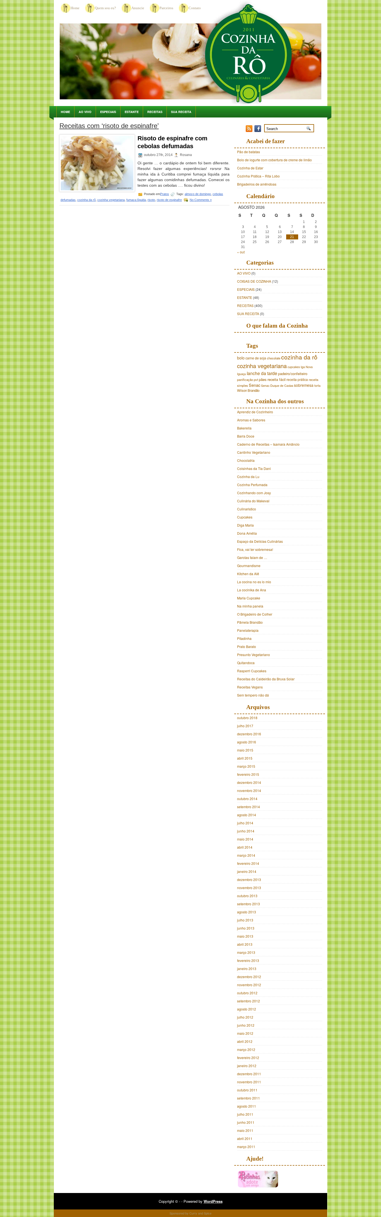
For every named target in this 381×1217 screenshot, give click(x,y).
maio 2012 (245, 1033)
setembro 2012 (248, 1000)
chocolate (273, 358)
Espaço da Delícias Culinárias (260, 541)
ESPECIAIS (108, 112)
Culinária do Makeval (253, 500)
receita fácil (276, 379)
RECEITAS (154, 112)
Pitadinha (244, 638)
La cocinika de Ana (251, 589)
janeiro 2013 (246, 968)
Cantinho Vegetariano (253, 452)
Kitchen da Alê (248, 573)
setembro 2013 (248, 903)
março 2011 (246, 1146)
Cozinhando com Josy (254, 492)
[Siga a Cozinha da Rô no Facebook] (258, 130)
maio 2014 (245, 839)
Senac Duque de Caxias (277, 385)
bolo (241, 358)
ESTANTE (132, 112)
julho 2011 (245, 1114)
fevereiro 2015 (248, 774)
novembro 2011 (249, 1081)
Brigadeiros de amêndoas (256, 184)
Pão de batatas (248, 151)
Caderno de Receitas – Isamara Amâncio (268, 444)
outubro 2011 (247, 1090)
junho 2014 (245, 831)
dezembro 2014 (249, 782)
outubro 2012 (247, 992)
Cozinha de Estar (250, 167)
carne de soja (255, 358)
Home (75, 8)
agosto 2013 (246, 911)
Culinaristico (246, 509)
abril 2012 (244, 1041)
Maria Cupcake (248, 598)
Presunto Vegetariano (253, 654)
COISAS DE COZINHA (254, 281)
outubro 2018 (247, 717)
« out (241, 251)
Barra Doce (245, 436)
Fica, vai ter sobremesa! (255, 549)
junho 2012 (245, 1025)
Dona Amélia (247, 533)
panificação (245, 379)
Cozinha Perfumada (252, 484)
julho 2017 (245, 725)
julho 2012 (245, 1017)
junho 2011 (245, 1122)
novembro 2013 (249, 887)
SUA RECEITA (181, 112)
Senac (254, 385)
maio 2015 (245, 750)
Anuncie (137, 8)
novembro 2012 (249, 984)
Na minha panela (250, 606)
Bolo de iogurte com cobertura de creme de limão (274, 159)
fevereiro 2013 (248, 960)
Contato (195, 8)
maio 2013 (245, 936)
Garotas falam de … (252, 557)
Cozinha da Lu (248, 476)
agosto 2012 (246, 1009)
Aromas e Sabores (251, 419)
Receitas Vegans (250, 687)
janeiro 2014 (246, 871)
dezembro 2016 (249, 733)
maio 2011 (245, 1130)
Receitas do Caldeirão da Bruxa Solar (266, 678)
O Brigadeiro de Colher (254, 614)
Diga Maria (245, 525)
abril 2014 (244, 847)
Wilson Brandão (248, 390)
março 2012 (246, 1049)
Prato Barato (246, 646)
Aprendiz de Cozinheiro (255, 411)
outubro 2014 (247, 798)
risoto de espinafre (169, 199)
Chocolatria (246, 460)
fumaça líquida (136, 199)
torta (317, 385)
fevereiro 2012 (248, 1057)
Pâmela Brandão (250, 622)
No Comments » (201, 199)
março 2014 (246, 855)
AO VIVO (85, 112)
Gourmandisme (249, 565)
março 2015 (246, 766)
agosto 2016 (246, 742)
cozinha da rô (86, 199)
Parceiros (166, 8)
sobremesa (304, 385)
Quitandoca (246, 662)
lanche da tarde (262, 373)
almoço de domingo (198, 194)
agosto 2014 (246, 814)
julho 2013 (245, 920)
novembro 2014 (249, 790)
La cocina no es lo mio (254, 581)
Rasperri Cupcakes (251, 670)
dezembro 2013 (249, 879)
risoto (151, 199)
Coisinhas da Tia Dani (254, 468)
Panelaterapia (248, 630)
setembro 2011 (248, 1098)
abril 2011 (244, 1138)
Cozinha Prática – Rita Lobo (258, 176)
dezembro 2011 (249, 1073)
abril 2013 (244, 944)
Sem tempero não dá (253, 695)
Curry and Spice (200, 1213)
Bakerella (244, 428)
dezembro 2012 (249, 976)
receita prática (297, 379)
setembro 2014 (248, 806)
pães (263, 379)
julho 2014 (245, 822)
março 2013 (246, 952)
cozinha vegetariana (111, 199)
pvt (256, 379)
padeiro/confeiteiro (292, 373)
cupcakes (294, 367)
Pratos (164, 194)
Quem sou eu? (105, 8)
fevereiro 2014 (248, 863)
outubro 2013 (247, 895)
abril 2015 (244, 758)
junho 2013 (245, 928)
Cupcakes (244, 517)
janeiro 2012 (246, 1065)
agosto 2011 (246, 1106)
